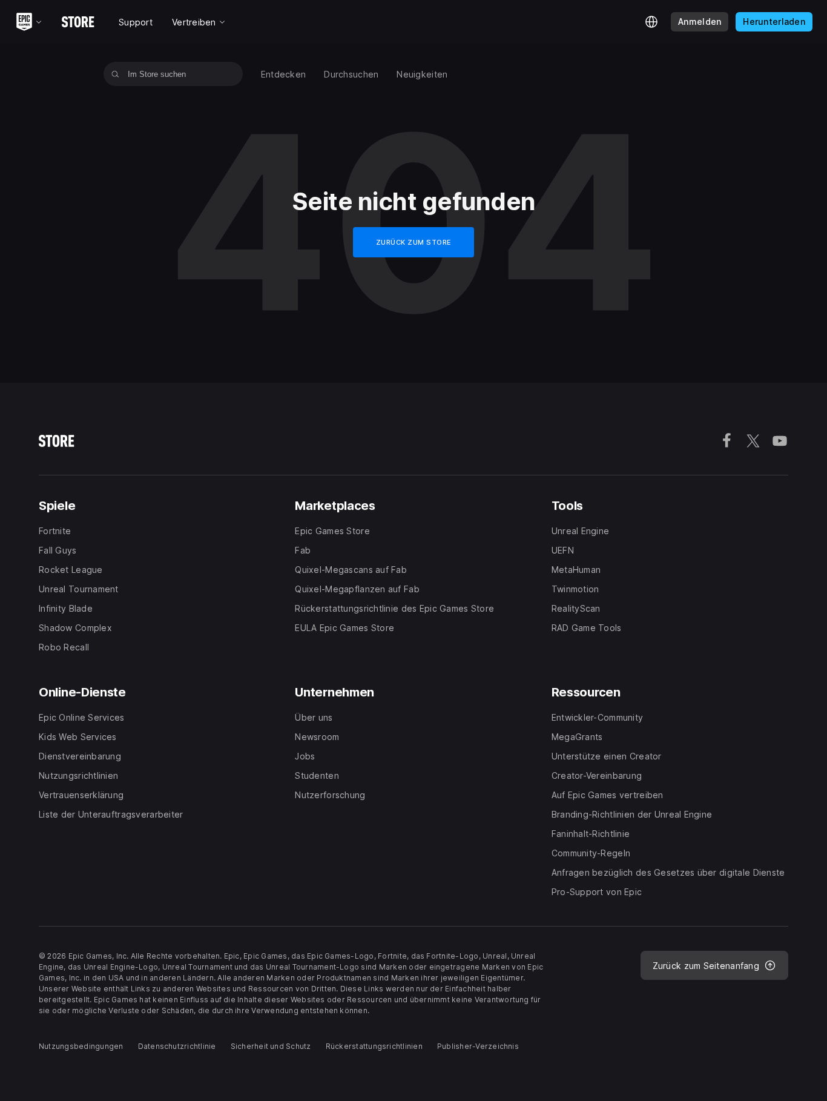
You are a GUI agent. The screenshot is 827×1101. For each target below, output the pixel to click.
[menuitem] (283, 74)
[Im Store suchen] (115, 74)
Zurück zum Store (414, 242)
